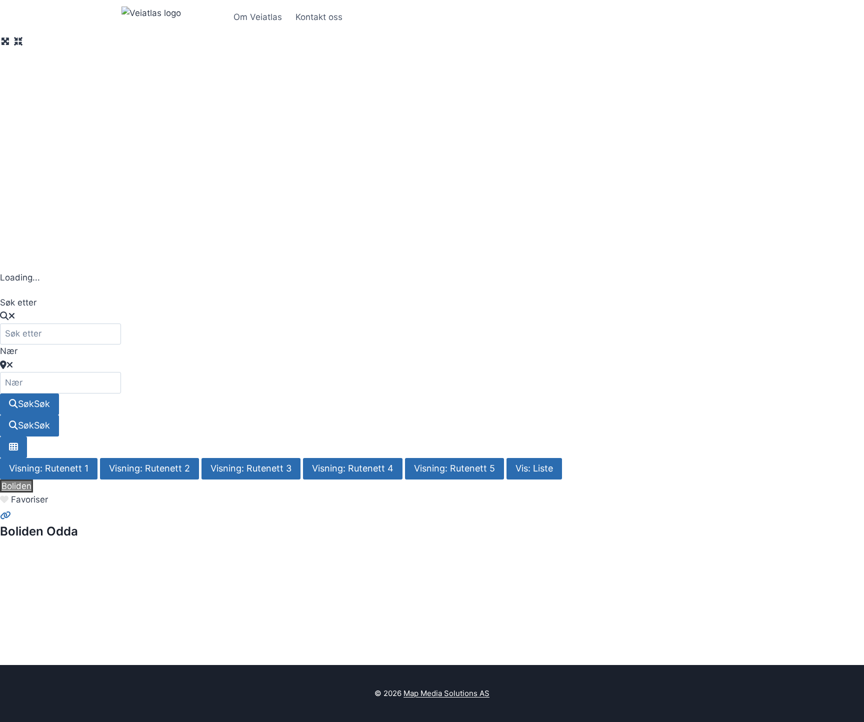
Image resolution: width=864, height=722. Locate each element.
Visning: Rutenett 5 (454, 468)
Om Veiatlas (258, 17)
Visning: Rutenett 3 (251, 468)
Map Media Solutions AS (447, 693)
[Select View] (13, 447)
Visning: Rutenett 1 (48, 468)
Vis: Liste (534, 468)
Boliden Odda (39, 531)
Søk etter (18, 303)
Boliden (17, 486)
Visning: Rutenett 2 (149, 468)
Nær (9, 351)
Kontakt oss (319, 17)
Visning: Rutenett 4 (353, 468)
